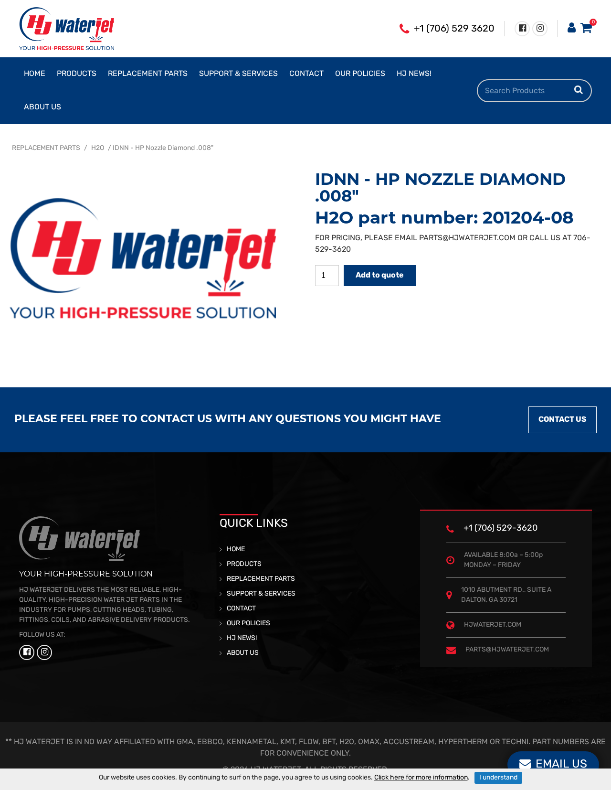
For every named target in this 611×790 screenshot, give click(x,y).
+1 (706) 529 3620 (454, 29)
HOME (34, 74)
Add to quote (380, 275)
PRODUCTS (76, 74)
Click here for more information (421, 777)
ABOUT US (42, 107)
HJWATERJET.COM (492, 625)
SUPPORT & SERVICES (238, 74)
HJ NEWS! (414, 74)
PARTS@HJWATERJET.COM (467, 238)
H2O (97, 148)
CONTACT (306, 74)
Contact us (562, 420)
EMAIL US (561, 764)
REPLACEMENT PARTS (148, 74)
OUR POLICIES (360, 74)
